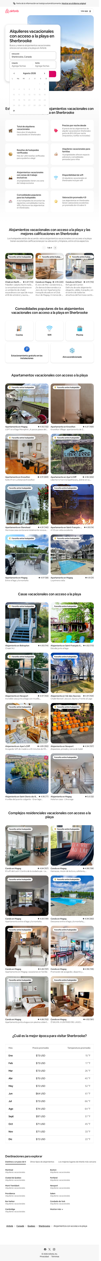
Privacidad (44, 1256)
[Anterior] (44, 248)
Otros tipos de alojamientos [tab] (42, 1162)
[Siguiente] (55, 248)
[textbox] (21, 65)
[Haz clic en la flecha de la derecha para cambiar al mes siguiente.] (44, 73)
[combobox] (33, 56)
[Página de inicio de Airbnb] (12, 11)
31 (14, 111)
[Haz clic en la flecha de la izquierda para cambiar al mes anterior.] (14, 73)
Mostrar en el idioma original (74, 3)
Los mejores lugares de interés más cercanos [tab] (77, 1162)
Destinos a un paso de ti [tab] (15, 1162)
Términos (55, 1256)
